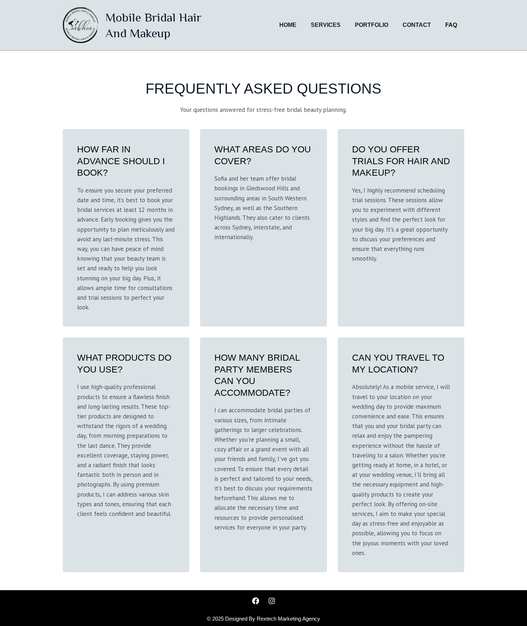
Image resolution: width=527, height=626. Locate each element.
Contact (417, 25)
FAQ (451, 25)
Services (326, 25)
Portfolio (371, 25)
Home (287, 25)
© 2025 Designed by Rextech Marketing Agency (263, 619)
